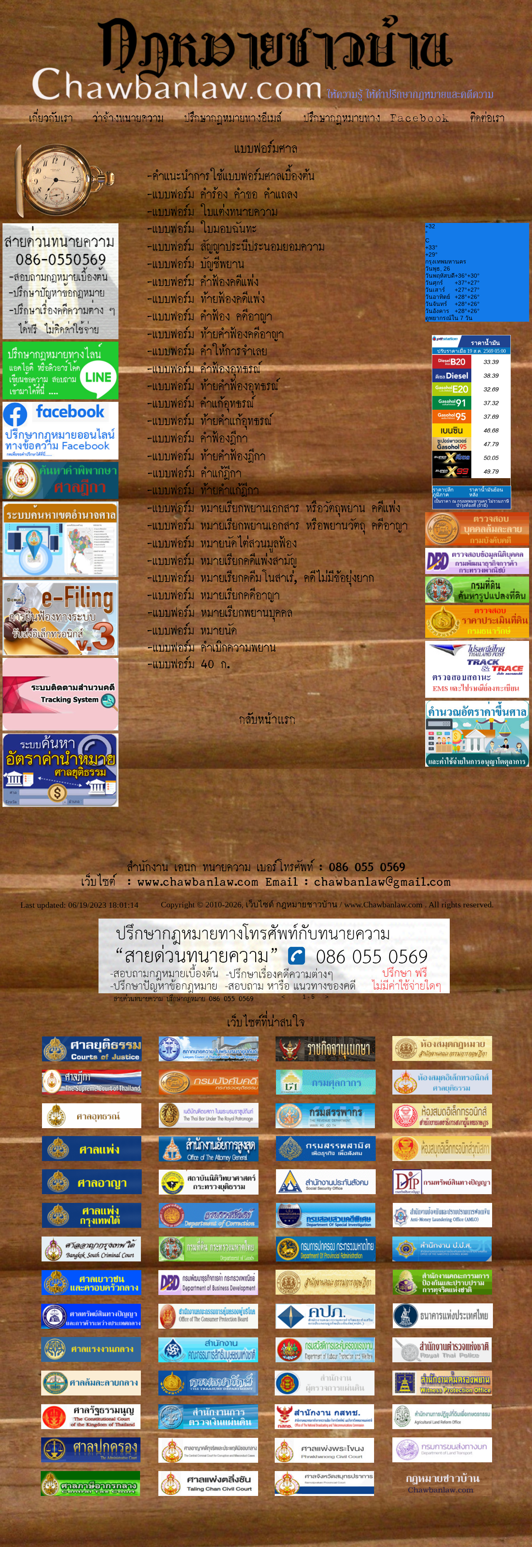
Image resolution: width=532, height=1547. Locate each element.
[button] (289, 997)
